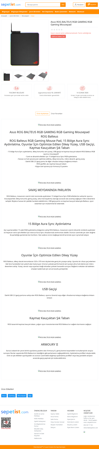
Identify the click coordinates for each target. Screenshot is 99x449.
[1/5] (52, 29)
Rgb (30, 396)
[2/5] (53, 29)
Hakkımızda (38, 438)
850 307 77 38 (88, 425)
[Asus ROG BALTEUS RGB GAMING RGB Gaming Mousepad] (24, 44)
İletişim (53, 427)
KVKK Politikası (39, 419)
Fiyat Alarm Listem (73, 427)
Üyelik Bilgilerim (72, 414)
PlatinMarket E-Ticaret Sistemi (44, 447)
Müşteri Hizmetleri (57, 425)
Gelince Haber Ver (58, 36)
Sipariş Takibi (55, 414)
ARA (62, 5)
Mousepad (22, 396)
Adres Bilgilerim (72, 416)
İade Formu (54, 419)
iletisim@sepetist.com (91, 428)
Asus (4, 396)
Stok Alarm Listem (73, 422)
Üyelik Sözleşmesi (40, 421)
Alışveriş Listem (72, 425)
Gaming (12, 396)
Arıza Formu (54, 416)
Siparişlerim (71, 419)
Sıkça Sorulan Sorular (57, 422)
